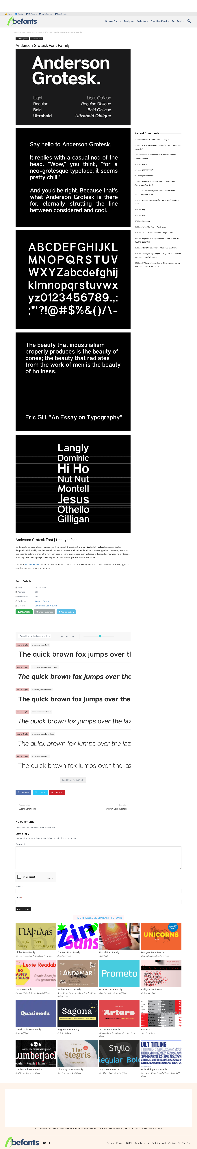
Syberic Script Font (27, 809)
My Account (32, 14)
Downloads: (23, 596)
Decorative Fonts (76, 993)
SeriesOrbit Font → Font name (154, 227)
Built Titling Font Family (154, 1069)
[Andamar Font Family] (77, 973)
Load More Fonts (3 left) (73, 780)
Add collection (67, 611)
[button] (189, 22)
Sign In (9, 14)
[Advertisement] (155, 81)
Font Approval (158, 1143)
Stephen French (32, 564)
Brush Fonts (62, 993)
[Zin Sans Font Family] (77, 936)
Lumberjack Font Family (29, 1069)
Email (19, 897)
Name (19, 886)
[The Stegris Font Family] (77, 1053)
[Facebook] (49, 1143)
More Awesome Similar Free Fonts (99, 917)
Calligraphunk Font (151, 989)
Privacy (120, 1143)
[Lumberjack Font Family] (36, 1053)
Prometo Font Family (110, 989)
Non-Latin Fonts (35, 956)
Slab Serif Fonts (64, 1033)
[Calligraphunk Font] (161, 973)
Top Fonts (187, 1143)
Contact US (174, 1143)
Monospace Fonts (148, 1073)
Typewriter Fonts (33, 1073)
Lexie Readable (24, 989)
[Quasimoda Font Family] (36, 1013)
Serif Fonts (48, 956)
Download (25, 611)
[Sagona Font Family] (77, 1013)
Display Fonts (21, 956)
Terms (110, 1143)
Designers (129, 21)
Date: (20, 587)
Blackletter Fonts (106, 1073)
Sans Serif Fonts (45, 32)
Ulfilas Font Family (26, 952)
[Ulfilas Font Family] (36, 936)
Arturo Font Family (109, 1029)
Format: (21, 592)
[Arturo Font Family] (119, 1013)
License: (21, 605)
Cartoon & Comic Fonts (26, 993)
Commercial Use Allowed (46, 605)
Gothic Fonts (62, 996)
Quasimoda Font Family (29, 1029)
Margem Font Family (152, 952)
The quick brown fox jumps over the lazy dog (74, 655)
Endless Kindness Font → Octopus (155, 139)
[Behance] (44, 1143)
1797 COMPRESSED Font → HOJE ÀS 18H (157, 232)
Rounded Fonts (163, 1073)
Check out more (46, 611)
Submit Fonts (61, 14)
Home (17, 32)
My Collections (47, 14)
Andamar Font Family (69, 989)
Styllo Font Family (109, 1069)
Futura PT (146, 1029)
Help (143, 209)
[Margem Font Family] (161, 936)
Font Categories (29, 32)
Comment (21, 844)
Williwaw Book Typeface (116, 809)
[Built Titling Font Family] (161, 1053)
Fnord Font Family (109, 952)
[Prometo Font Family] (119, 973)
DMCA (129, 1143)
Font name (146, 221)
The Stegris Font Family (70, 1069)
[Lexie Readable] (36, 973)
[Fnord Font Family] (119, 936)
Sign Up (19, 14)
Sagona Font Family (68, 1029)
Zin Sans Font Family (68, 952)
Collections (142, 21)
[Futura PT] (161, 1013)
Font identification (160, 21)
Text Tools (177, 21)
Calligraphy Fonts (148, 993)
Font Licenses (142, 1143)
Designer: (22, 601)
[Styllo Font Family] (119, 1053)
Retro (144, 164)
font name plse (148, 170)
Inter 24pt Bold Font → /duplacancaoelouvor (159, 248)
